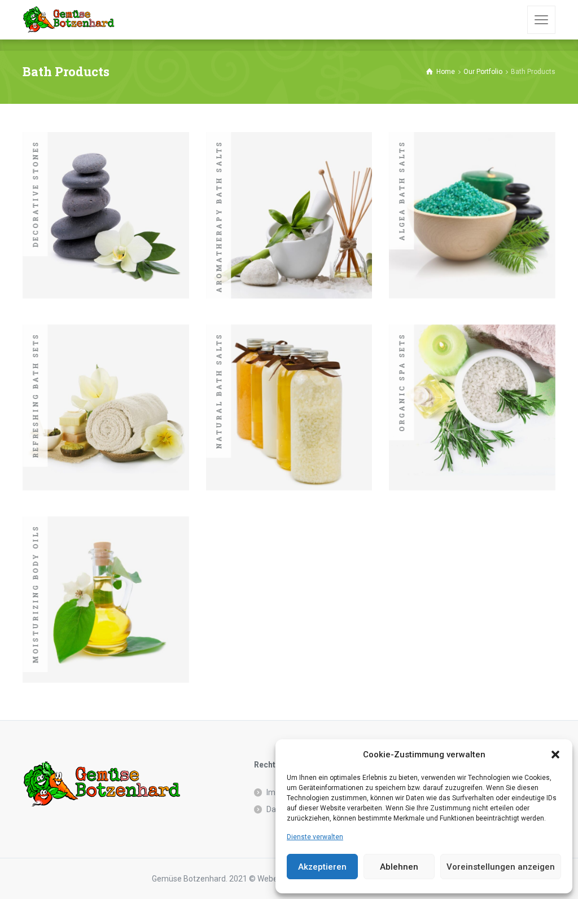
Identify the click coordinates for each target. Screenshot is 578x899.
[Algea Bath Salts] (472, 215)
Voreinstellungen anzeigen (500, 867)
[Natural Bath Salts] (289, 407)
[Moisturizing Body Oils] (106, 599)
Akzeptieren (322, 867)
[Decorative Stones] (106, 215)
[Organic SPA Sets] (472, 407)
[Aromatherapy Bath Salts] (289, 215)
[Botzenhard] (69, 20)
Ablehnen (399, 867)
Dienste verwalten (315, 837)
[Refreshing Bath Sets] (106, 407)
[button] (555, 754)
